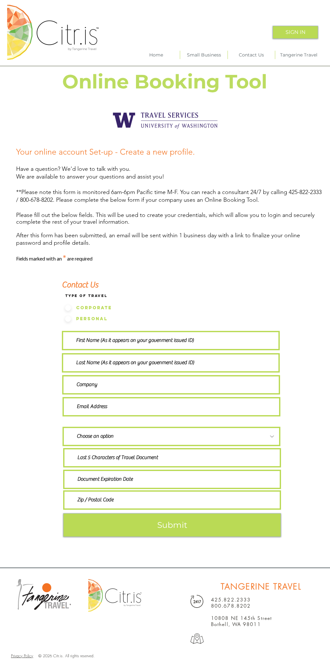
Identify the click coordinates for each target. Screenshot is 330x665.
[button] (251, 55)
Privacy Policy (22, 656)
